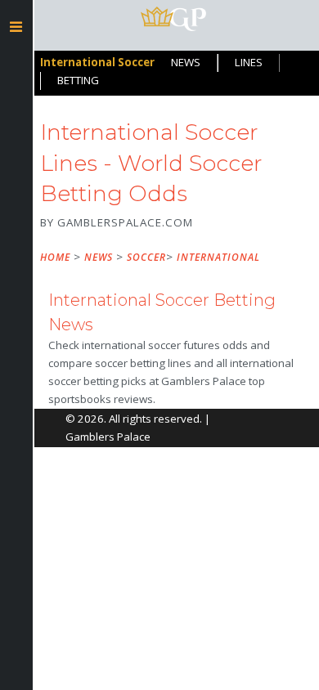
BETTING (78, 80)
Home (55, 257)
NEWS (185, 62)
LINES (249, 62)
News (98, 257)
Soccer (146, 257)
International (218, 257)
